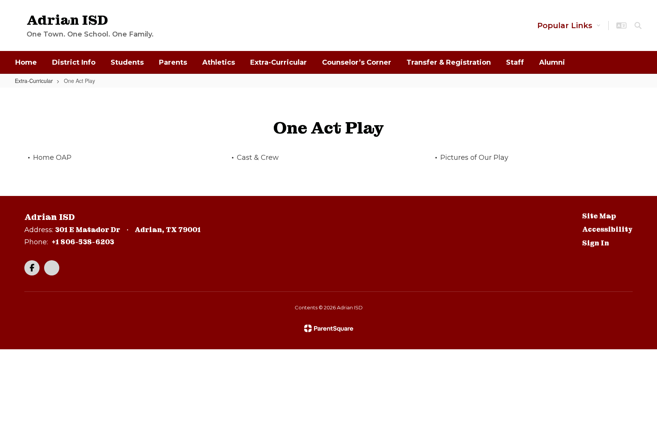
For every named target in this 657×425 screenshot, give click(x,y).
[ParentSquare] (328, 328)
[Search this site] (638, 25)
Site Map (599, 216)
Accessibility (607, 229)
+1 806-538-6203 (83, 241)
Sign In (595, 243)
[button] (569, 25)
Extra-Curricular (34, 80)
